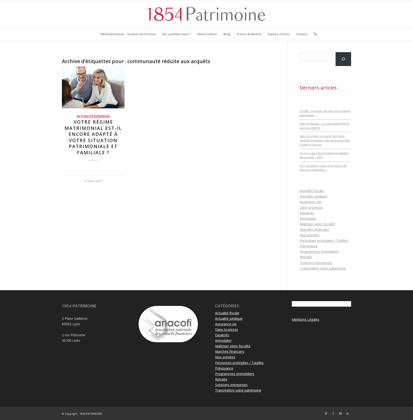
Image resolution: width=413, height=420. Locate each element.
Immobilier (308, 218)
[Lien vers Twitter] (326, 413)
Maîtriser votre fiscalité (317, 224)
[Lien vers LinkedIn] (347, 413)
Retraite (306, 257)
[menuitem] (128, 34)
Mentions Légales (305, 319)
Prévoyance (309, 246)
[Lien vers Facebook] (333, 413)
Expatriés (307, 213)
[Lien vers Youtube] (340, 413)
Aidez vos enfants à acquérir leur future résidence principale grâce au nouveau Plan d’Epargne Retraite (325, 140)
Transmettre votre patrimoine (323, 268)
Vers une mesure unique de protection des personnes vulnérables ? (323, 168)
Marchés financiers (314, 229)
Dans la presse (311, 207)
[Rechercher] (313, 34)
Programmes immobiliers (319, 251)
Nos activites (310, 235)
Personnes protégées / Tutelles (324, 240)
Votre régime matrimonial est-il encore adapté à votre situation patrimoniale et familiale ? (93, 137)
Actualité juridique (93, 116)
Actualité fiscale (312, 190)
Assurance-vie (310, 201)
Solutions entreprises (316, 262)
